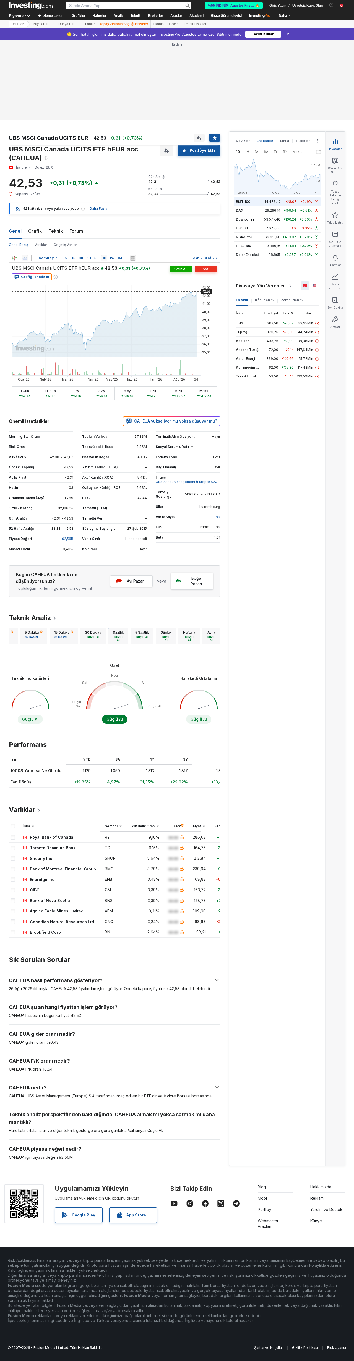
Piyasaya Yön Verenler (260, 286)
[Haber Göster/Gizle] (133, 258)
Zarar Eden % (292, 300)
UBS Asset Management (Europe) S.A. (186, 482)
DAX (239, 210)
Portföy (264, 1209)
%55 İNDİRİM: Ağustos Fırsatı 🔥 (233, 5)
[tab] (33, 636)
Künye (316, 1220)
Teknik (55, 231)
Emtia (284, 141)
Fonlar (90, 24)
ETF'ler (18, 24)
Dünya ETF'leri (69, 24)
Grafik (35, 231)
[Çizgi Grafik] (25, 258)
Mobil (263, 1198)
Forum (76, 231)
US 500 (242, 228)
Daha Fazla (98, 208)
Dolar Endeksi (247, 255)
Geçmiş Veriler (65, 245)
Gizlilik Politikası (305, 1348)
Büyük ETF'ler (43, 24)
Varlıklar (41, 245)
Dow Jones (245, 219)
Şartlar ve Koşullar (268, 1348)
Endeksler (265, 141)
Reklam (317, 1198)
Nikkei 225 (244, 237)
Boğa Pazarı (196, 581)
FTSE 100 (243, 246)
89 (218, 517)
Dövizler (243, 141)
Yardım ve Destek (326, 1209)
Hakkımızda (320, 1186)
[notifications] (331, 5)
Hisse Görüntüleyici (226, 16)
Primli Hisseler (195, 24)
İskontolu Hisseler (166, 24)
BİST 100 (243, 202)
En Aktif (242, 300)
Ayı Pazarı (136, 581)
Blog (262, 1186)
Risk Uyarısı (336, 1348)
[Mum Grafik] (14, 258)
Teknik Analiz (30, 618)
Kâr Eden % (264, 300)
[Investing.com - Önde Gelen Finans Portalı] (31, 5)
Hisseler (303, 141)
